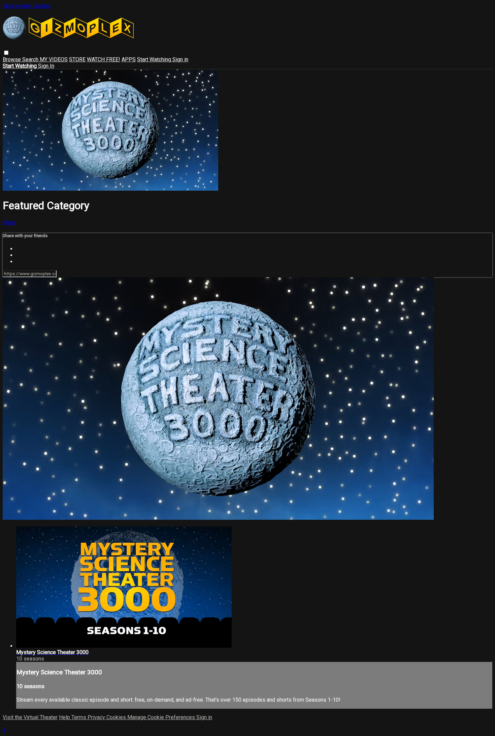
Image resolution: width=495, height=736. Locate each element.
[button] (6, 53)
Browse (12, 59)
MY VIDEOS (54, 59)
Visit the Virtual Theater (30, 717)
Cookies (116, 717)
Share (9, 222)
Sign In (46, 66)
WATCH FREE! (103, 59)
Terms (79, 717)
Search (31, 59)
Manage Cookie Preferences (161, 717)
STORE (77, 59)
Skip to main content (27, 6)
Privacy (97, 717)
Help (65, 717)
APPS (129, 59)
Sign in (180, 59)
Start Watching (154, 59)
